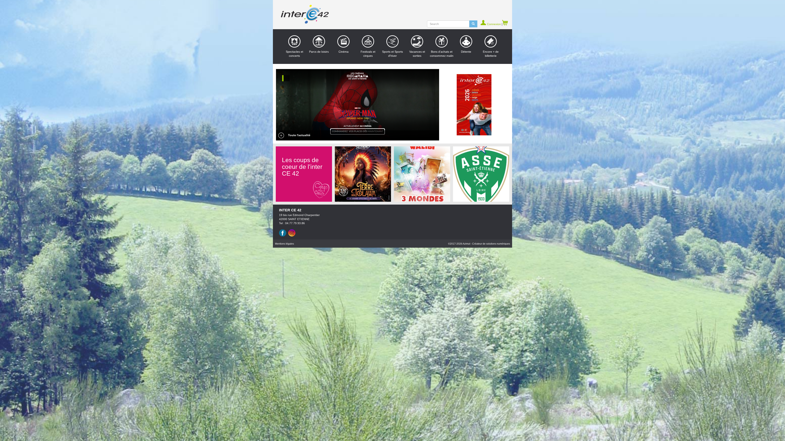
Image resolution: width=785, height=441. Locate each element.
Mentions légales (284, 243)
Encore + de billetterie (491, 53)
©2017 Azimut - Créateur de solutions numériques (479, 243)
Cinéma (344, 51)
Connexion (494, 24)
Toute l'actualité (298, 135)
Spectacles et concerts (294, 53)
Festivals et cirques (368, 53)
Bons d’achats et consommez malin (441, 53)
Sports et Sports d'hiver (392, 53)
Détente (466, 51)
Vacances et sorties (417, 53)
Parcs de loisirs (319, 51)
